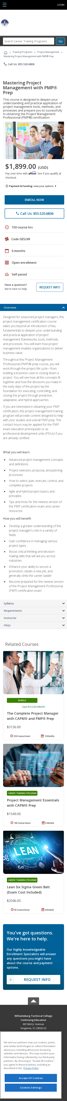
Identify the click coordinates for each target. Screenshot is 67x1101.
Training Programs (22, 52)
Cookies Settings (31, 1087)
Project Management (48, 52)
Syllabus (9, 603)
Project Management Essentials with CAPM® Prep (33, 803)
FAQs (7, 625)
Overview (10, 307)
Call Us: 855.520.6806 (18, 64)
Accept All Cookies (31, 1078)
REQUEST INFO (49, 287)
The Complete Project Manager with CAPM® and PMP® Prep (32, 716)
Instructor (10, 618)
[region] (31, 1065)
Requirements (13, 610)
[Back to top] (33, 1015)
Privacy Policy (31, 1068)
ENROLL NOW (34, 200)
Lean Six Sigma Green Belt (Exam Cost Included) (28, 889)
